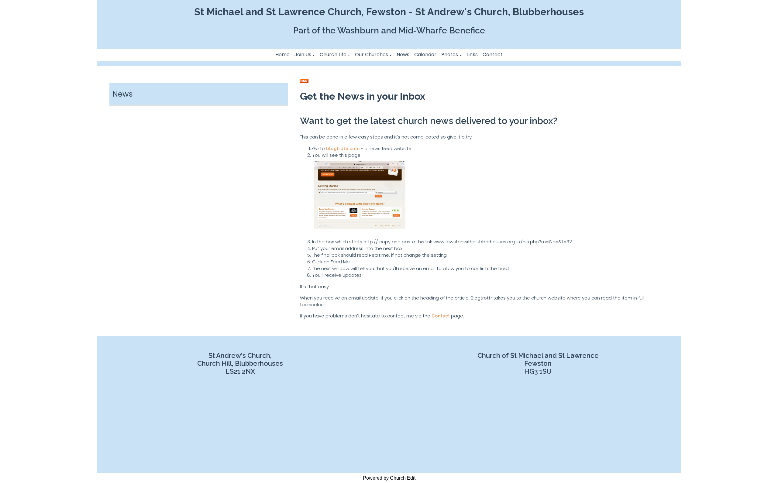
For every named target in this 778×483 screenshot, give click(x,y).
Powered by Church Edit (389, 478)
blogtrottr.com (343, 148)
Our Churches (371, 54)
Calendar (425, 54)
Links (472, 54)
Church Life (333, 54)
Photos (449, 54)
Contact (493, 54)
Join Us (302, 54)
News (403, 54)
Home (282, 54)
